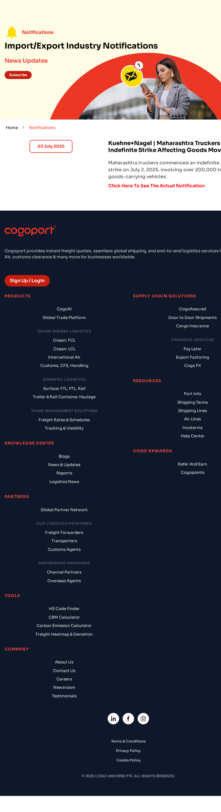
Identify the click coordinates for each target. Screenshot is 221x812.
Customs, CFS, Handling (64, 365)
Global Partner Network (64, 509)
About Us (64, 662)
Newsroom (64, 687)
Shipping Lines (192, 410)
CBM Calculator (64, 617)
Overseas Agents (64, 580)
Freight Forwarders (64, 532)
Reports (64, 473)
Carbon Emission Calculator (64, 625)
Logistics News (64, 481)
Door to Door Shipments (192, 317)
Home (12, 127)
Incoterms (192, 427)
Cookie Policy (128, 760)
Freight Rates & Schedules (64, 419)
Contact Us (64, 670)
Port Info (192, 393)
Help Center (193, 436)
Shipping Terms (192, 402)
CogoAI (64, 309)
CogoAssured (192, 309)
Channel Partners (64, 572)
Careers (64, 679)
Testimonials (64, 696)
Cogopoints (192, 472)
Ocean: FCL (64, 340)
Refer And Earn (192, 464)
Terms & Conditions (128, 741)
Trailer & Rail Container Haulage (64, 397)
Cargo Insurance (192, 326)
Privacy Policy (128, 750)
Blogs (64, 456)
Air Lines (192, 419)
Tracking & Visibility (64, 428)
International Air (64, 357)
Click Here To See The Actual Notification (156, 186)
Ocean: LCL (64, 349)
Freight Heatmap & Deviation (64, 634)
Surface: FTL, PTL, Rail (64, 388)
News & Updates (64, 464)
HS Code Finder (64, 608)
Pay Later (192, 349)
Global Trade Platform (64, 317)
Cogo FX (192, 365)
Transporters (64, 540)
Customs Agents (64, 549)
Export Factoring (192, 357)
